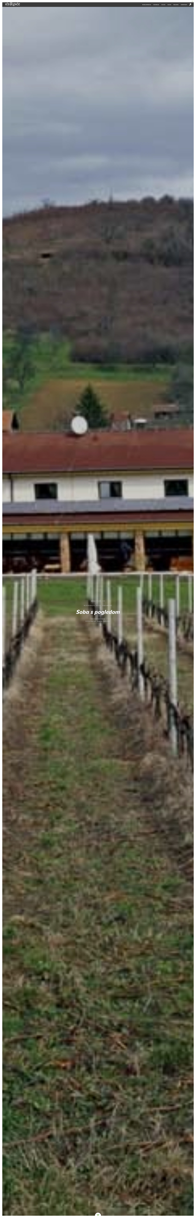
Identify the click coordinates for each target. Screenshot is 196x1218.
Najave (176, 4)
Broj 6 (93, 601)
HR (192, 1)
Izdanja (156, 4)
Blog (169, 4)
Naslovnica (146, 4)
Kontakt (184, 4)
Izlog (163, 4)
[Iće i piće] (12, 4)
